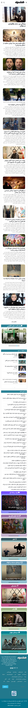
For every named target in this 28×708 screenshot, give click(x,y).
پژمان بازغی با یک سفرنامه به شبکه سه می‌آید (14, 280)
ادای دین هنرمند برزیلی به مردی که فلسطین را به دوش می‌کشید (15, 220)
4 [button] (15, 345)
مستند (25, 681)
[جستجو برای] (26, 3)
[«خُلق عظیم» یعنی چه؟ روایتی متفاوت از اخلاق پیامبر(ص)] (14, 35)
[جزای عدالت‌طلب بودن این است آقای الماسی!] (22, 356)
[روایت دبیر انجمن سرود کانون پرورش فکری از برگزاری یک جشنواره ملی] (14, 152)
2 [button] (17, 512)
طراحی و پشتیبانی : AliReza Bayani (14, 705)
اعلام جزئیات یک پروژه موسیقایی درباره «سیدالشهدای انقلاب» (17, 508)
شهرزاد (13, 679)
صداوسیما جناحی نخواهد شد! (16, 105)
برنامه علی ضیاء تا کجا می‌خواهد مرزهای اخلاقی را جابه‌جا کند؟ (16, 73)
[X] (17, 668)
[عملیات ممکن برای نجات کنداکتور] (22, 380)
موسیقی (8, 681)
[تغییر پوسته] (4, 3)
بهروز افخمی (9, 672)
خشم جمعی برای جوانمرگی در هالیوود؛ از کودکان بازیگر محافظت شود (14, 308)
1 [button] (18, 535)
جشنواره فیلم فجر (10, 674)
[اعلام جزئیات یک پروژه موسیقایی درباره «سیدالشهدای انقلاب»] (14, 502)
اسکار (25, 672)
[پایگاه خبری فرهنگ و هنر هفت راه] (20, 2)
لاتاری (6, 679)
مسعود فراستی (19, 681)
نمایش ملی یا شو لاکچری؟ (12, 373)
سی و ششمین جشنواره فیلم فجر (17, 676)
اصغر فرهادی (20, 672)
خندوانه (3, 674)
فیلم (9, 679)
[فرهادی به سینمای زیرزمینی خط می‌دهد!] (22, 368)
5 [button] (14, 512)
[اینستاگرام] (15, 668)
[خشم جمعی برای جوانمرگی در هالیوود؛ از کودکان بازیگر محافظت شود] (14, 299)
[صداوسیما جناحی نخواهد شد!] (14, 94)
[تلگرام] (14, 668)
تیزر (15, 674)
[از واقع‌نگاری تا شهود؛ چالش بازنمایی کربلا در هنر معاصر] (14, 183)
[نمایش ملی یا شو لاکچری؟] (22, 374)
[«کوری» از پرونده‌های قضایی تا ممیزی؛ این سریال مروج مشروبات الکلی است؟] (14, 124)
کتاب (4, 681)
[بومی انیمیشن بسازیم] (14, 526)
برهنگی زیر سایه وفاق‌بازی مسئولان (17, 25)
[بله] (12, 668)
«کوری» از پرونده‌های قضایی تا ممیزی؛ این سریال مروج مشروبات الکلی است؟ (14, 133)
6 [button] (13, 512)
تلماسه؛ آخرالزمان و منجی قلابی (11, 360)
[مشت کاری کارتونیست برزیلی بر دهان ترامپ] (14, 549)
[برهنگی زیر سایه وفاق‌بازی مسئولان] (14, 14)
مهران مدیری (13, 681)
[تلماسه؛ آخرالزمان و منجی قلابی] (22, 362)
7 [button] (12, 512)
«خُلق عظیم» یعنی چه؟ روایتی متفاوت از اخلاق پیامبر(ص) (14, 44)
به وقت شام (24, 674)
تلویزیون (19, 674)
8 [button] (11, 512)
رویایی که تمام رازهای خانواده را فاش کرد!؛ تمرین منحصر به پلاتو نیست (15, 624)
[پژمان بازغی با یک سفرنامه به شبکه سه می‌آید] (14, 270)
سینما (25, 676)
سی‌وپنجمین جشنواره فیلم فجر (21, 679)
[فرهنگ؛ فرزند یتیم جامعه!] (14, 336)
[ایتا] (11, 668)
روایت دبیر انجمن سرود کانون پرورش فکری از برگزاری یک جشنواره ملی (14, 161)
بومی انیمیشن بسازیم (21, 532)
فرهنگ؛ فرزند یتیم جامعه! (20, 342)
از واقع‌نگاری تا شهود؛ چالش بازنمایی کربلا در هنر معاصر (14, 192)
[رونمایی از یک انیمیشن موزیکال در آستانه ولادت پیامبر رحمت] (14, 240)
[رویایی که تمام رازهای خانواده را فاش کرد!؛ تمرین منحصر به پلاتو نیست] (14, 619)
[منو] (1, 3)
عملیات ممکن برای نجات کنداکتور (10, 382)
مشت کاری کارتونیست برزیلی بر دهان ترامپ (16, 555)
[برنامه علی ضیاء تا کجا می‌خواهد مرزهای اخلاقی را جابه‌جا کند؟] (14, 64)
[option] (14, 336)
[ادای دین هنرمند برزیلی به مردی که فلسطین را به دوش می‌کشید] (14, 211)
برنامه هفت (14, 672)
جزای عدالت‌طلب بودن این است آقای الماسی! (10, 354)
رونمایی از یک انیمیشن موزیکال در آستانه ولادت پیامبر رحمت (15, 249)
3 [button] (16, 512)
